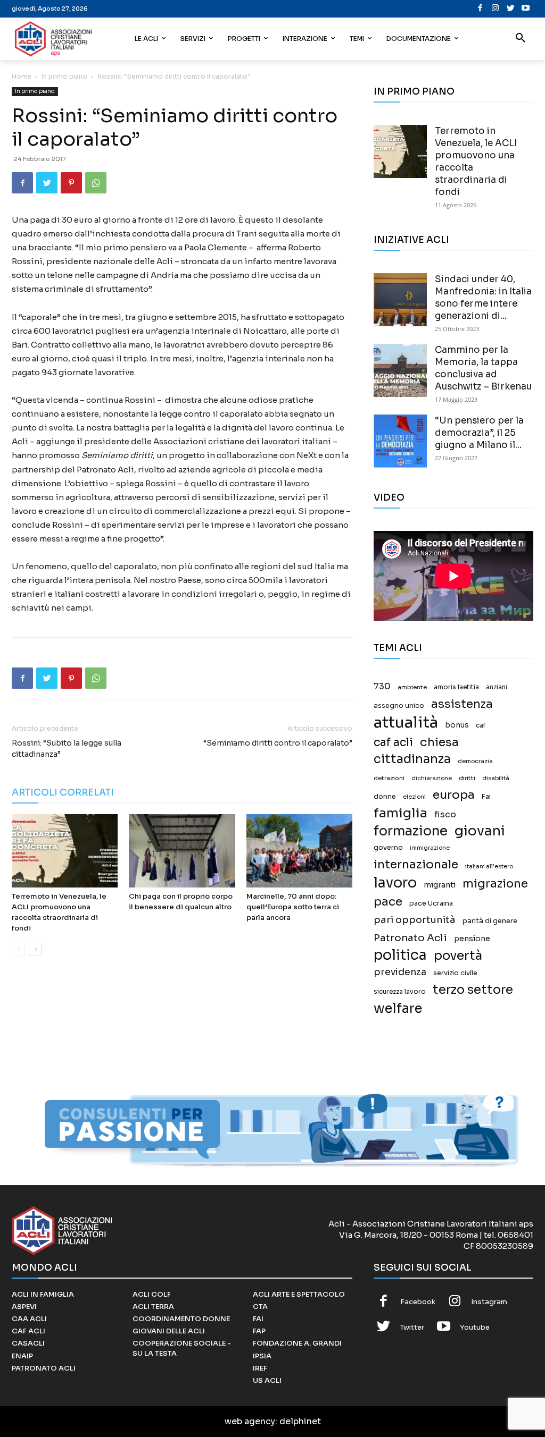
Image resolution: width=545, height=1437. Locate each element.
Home (21, 76)
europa (454, 794)
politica (400, 955)
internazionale (416, 864)
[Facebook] (480, 8)
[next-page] (35, 949)
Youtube (475, 1327)
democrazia (475, 761)
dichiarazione (431, 778)
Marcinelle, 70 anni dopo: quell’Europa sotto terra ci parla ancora (292, 907)
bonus (457, 725)
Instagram (489, 1301)
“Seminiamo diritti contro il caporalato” (277, 743)
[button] (520, 39)
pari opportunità (415, 920)
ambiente (412, 687)
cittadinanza (412, 759)
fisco (445, 814)
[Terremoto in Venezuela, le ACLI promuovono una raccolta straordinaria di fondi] (65, 850)
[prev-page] (18, 949)
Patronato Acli (410, 937)
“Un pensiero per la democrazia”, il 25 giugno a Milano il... (479, 433)
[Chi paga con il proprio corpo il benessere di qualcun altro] (182, 850)
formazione (411, 830)
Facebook (417, 1301)
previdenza (400, 972)
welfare (398, 1008)
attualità (406, 722)
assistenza (462, 703)
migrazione (495, 883)
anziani (496, 687)
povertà (458, 955)
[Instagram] (495, 8)
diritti (467, 778)
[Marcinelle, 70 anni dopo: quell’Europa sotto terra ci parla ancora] (299, 850)
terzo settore (473, 989)
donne (385, 796)
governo (388, 847)
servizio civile (455, 973)
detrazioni (389, 778)
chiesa (439, 742)
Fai (486, 796)
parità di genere (490, 921)
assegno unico (399, 705)
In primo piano (64, 76)
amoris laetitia (456, 687)
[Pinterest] (71, 182)
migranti (440, 885)
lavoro (395, 883)
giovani (480, 830)
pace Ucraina (431, 903)
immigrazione (430, 847)
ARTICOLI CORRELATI (63, 792)
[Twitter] (510, 8)
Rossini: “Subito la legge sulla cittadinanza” (66, 748)
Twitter (412, 1327)
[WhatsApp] (95, 182)
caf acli (393, 742)
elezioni (414, 796)
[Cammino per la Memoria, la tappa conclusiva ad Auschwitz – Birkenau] (400, 370)
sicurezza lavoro (400, 991)
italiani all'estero (489, 866)
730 (382, 686)
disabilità (495, 778)
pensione (472, 938)
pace (388, 901)
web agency (250, 1421)
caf (480, 725)
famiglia (400, 813)
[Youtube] (526, 8)
